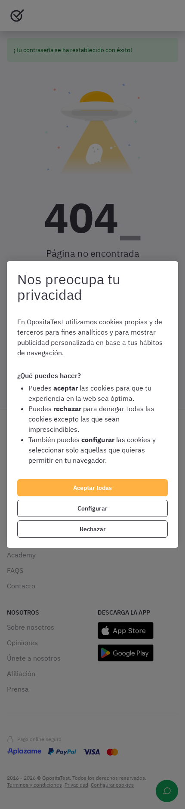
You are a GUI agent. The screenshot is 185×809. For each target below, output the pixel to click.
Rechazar (93, 529)
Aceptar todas (92, 488)
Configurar (92, 508)
